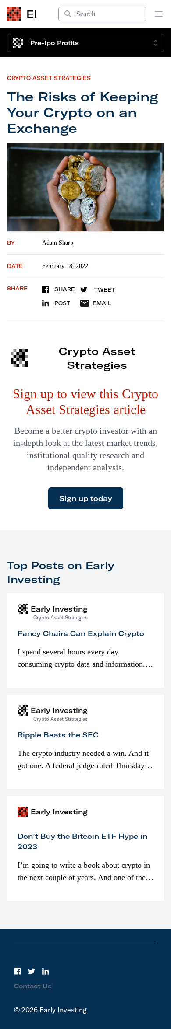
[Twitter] (31, 971)
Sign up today (85, 498)
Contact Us (33, 986)
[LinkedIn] (45, 971)
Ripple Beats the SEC (58, 734)
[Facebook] (17, 971)
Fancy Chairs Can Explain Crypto (81, 633)
